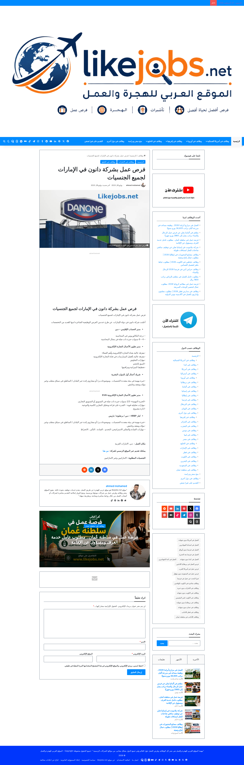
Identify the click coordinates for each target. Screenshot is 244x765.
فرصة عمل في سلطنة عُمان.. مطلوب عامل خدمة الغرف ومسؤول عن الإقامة (94, 539)
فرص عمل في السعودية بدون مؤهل (186, 574)
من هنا (106, 451)
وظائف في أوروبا (195, 141)
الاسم (142, 642)
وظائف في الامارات (126, 162)
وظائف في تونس (189, 430)
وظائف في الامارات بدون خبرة (188, 588)
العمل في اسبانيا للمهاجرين (189, 545)
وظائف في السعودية (187, 465)
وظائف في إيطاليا (189, 395)
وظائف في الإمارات (188, 448)
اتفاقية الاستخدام (123, 760)
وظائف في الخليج (155, 141)
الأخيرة (196, 659)
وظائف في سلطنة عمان (94, 526)
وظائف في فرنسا (189, 400)
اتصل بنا (135, 760)
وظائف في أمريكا (189, 369)
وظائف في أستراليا (188, 373)
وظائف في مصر (189, 439)
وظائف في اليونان (189, 408)
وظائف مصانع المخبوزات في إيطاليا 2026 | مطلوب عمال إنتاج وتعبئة (171, 727)
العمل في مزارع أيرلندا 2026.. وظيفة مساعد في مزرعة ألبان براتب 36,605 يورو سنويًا (170, 673)
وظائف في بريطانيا (188, 382)
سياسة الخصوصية (88, 760)
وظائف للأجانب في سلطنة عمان (187, 617)
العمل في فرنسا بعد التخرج (189, 554)
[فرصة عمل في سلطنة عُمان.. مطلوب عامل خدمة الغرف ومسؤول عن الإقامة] (192, 701)
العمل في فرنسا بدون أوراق (189, 550)
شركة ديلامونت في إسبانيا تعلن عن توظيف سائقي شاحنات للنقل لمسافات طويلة (170, 713)
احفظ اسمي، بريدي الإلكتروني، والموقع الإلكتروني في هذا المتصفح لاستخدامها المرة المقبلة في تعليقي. (103, 666)
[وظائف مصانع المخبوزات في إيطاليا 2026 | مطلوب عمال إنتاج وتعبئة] (192, 728)
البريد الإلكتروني (138, 654)
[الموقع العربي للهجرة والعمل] (122, 71)
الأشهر (179, 659)
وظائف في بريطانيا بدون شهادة (188, 602)
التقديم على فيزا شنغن (93, 141)
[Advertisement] (94, 275)
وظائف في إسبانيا (189, 391)
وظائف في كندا (190, 365)
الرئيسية (236, 141)
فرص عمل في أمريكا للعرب (189, 569)
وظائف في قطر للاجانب (190, 612)
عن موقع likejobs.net (106, 760)
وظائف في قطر (189, 452)
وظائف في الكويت (188, 456)
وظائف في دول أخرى (115, 141)
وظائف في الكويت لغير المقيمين (187, 598)
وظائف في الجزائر (188, 421)
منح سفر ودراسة (135, 141)
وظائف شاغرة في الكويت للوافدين (186, 583)
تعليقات (161, 659)
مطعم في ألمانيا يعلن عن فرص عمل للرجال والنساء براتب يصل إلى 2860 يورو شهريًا (170, 686)
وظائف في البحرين (188, 461)
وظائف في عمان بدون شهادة (188, 607)
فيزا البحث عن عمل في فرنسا (188, 578)
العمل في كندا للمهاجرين (167, 559)
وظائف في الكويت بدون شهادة (188, 593)
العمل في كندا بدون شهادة (189, 559)
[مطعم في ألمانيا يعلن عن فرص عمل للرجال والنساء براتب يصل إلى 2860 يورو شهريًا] (192, 687)
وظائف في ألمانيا (189, 386)
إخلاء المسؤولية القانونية (70, 760)
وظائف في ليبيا (190, 435)
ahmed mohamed (133, 185)
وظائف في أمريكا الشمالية (218, 141)
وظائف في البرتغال (188, 404)
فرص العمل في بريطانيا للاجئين (187, 564)
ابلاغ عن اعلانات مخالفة (49, 760)
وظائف (141, 155)
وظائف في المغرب (188, 426)
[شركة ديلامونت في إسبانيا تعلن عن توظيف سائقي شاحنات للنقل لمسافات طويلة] (192, 714)
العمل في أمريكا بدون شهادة (189, 540)
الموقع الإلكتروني (86, 654)
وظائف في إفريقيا (174, 141)
